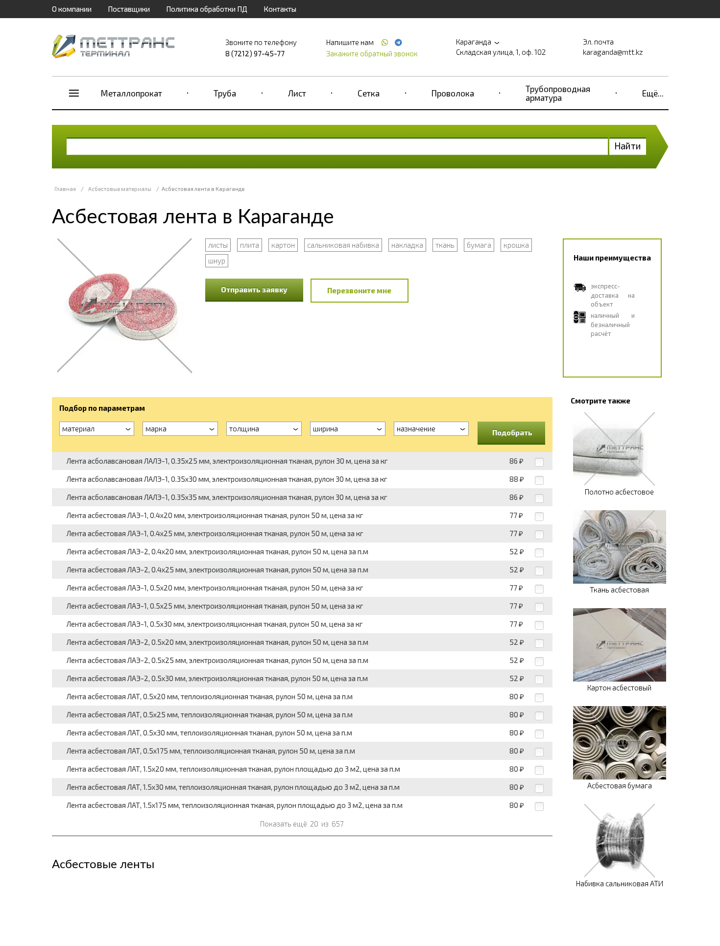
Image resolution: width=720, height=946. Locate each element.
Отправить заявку (254, 289)
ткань (445, 244)
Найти (627, 145)
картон (283, 244)
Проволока (453, 93)
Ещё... (653, 93)
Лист (297, 93)
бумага (479, 244)
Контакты (280, 8)
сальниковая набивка (343, 244)
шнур (216, 260)
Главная (65, 189)
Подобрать (512, 432)
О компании (72, 8)
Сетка (369, 93)
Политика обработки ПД (206, 8)
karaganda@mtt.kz (613, 51)
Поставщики (129, 8)
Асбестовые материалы (119, 189)
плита (249, 244)
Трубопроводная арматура (558, 93)
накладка (407, 244)
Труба (225, 93)
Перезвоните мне (359, 290)
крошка (516, 244)
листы (218, 244)
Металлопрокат (131, 93)
